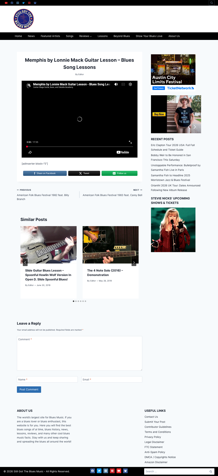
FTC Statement (154, 447)
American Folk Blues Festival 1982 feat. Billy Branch (43, 195)
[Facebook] (11, 2)
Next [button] (194, 127)
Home (18, 36)
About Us (174, 36)
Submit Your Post (155, 421)
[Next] (134, 262)
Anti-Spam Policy (155, 452)
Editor (31, 285)
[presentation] (48, 245)
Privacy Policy (153, 436)
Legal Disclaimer (154, 442)
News (31, 36)
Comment (25, 339)
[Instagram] (17, 2)
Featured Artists (50, 36)
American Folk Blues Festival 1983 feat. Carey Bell (112, 193)
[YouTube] (6, 2)
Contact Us (151, 416)
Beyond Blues (122, 36)
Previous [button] (189, 127)
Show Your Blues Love (149, 36)
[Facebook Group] (35, 2)
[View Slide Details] (176, 114)
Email (87, 379)
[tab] (73, 301)
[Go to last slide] (25, 262)
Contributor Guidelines (158, 426)
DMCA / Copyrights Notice (160, 457)
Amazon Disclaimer (156, 462)
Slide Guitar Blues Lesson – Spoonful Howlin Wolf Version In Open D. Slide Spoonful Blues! (48, 275)
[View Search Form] (211, 3)
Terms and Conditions (158, 431)
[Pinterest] (29, 2)
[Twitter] (23, 2)
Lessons (103, 36)
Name (22, 379)
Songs (69, 36)
